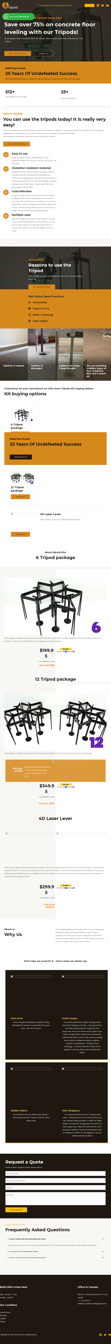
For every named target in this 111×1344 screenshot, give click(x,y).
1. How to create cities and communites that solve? (27, 1239)
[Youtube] (107, 5)
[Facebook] (98, 5)
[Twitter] (102, 5)
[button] (55, 1239)
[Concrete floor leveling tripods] (10, 5)
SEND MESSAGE (16, 1210)
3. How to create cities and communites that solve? (27, 1257)
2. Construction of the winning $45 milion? (23, 1251)
